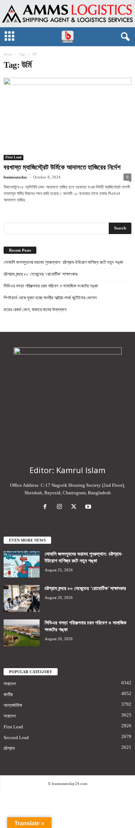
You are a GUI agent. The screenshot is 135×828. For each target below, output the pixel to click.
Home (8, 54)
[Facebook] (46, 507)
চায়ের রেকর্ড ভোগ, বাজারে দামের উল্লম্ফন (35, 309)
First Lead (13, 157)
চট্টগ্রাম (9, 748)
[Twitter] (75, 507)
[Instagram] (61, 507)
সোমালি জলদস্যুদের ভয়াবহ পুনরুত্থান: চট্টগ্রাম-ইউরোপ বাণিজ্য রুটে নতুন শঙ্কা (63, 262)
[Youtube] (89, 507)
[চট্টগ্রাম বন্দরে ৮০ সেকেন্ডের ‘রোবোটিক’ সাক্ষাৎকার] (22, 598)
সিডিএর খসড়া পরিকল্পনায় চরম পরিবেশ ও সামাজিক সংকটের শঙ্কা (51, 286)
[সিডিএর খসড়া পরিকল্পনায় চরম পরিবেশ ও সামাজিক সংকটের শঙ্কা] (22, 632)
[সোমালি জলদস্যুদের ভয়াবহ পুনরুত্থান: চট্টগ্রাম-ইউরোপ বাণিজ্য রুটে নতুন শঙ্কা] (22, 564)
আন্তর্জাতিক (13, 705)
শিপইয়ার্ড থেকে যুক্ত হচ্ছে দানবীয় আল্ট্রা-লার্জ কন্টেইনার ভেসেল (50, 297)
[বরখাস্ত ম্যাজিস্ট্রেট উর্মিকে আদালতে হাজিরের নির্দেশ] (67, 119)
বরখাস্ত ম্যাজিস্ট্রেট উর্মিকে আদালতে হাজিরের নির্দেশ (62, 167)
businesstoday (15, 177)
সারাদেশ (10, 683)
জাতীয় (8, 694)
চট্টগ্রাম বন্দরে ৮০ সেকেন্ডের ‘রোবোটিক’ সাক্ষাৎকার (40, 274)
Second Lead (16, 737)
